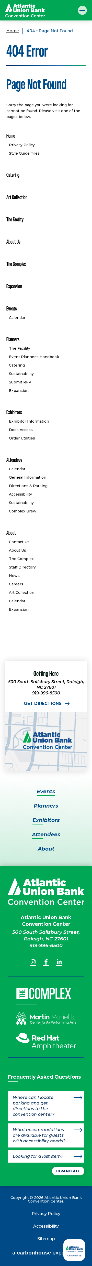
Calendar (17, 317)
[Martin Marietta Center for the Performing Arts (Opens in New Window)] (46, 1022)
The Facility (15, 219)
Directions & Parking (28, 486)
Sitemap (46, 1239)
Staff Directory (22, 567)
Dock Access (21, 429)
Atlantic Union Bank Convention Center (25, 10)
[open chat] (75, 1250)
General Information (27, 477)
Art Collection (16, 197)
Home (12, 30)
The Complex (16, 264)
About (11, 533)
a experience (46, 1253)
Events (11, 308)
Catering (12, 175)
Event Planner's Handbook (34, 357)
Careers (16, 584)
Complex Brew (22, 511)
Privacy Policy (22, 145)
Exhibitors (14, 412)
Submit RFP (20, 382)
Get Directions (43, 703)
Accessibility (20, 494)
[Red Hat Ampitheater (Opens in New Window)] (46, 1045)
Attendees (14, 460)
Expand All (68, 1171)
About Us (13, 242)
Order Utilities (22, 438)
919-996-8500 (46, 945)
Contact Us (19, 542)
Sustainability (21, 373)
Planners (12, 339)
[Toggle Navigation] (82, 10)
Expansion (14, 286)
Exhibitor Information (29, 421)
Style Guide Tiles (24, 153)
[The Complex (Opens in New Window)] (43, 993)
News (14, 575)
